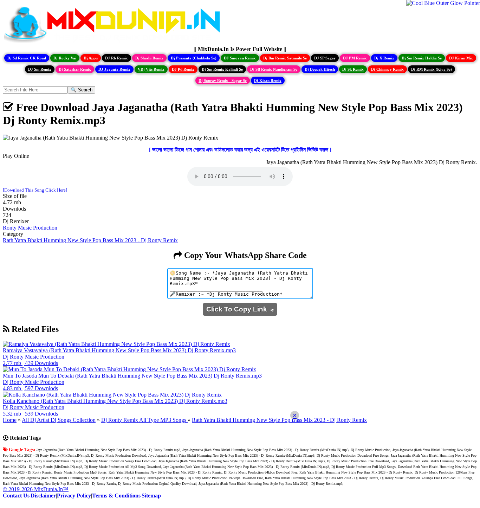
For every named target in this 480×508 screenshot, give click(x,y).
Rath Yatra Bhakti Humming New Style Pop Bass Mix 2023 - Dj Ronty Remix (90, 240)
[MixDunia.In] (114, 43)
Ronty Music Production (30, 228)
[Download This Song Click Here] (35, 190)
